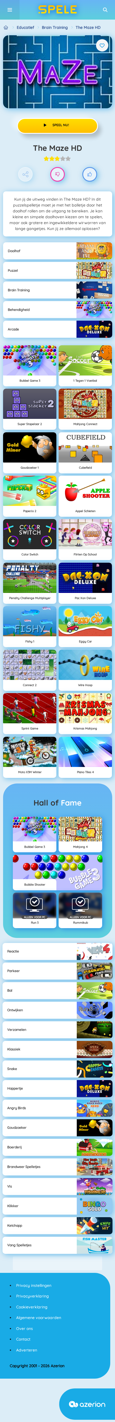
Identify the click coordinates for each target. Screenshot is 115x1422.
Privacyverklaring (32, 1296)
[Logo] (57, 10)
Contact (23, 1339)
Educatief (25, 27)
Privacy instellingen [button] (33, 1285)
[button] (105, 10)
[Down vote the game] (57, 174)
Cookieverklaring (31, 1307)
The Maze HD (88, 27)
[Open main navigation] (10, 10)
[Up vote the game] (89, 174)
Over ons (24, 1328)
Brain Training (55, 27)
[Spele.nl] (6, 27)
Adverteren (26, 1350)
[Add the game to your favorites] (102, 45)
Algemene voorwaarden (38, 1317)
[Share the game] (25, 174)
